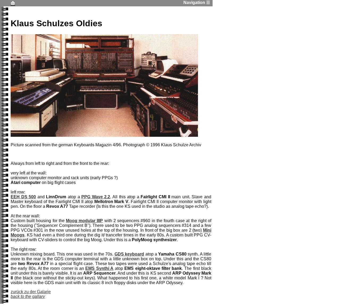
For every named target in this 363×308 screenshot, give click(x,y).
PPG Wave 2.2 (95, 197)
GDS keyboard (129, 254)
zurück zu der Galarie (31, 294)
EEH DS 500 (23, 197)
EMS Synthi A (99, 268)
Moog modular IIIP (84, 220)
